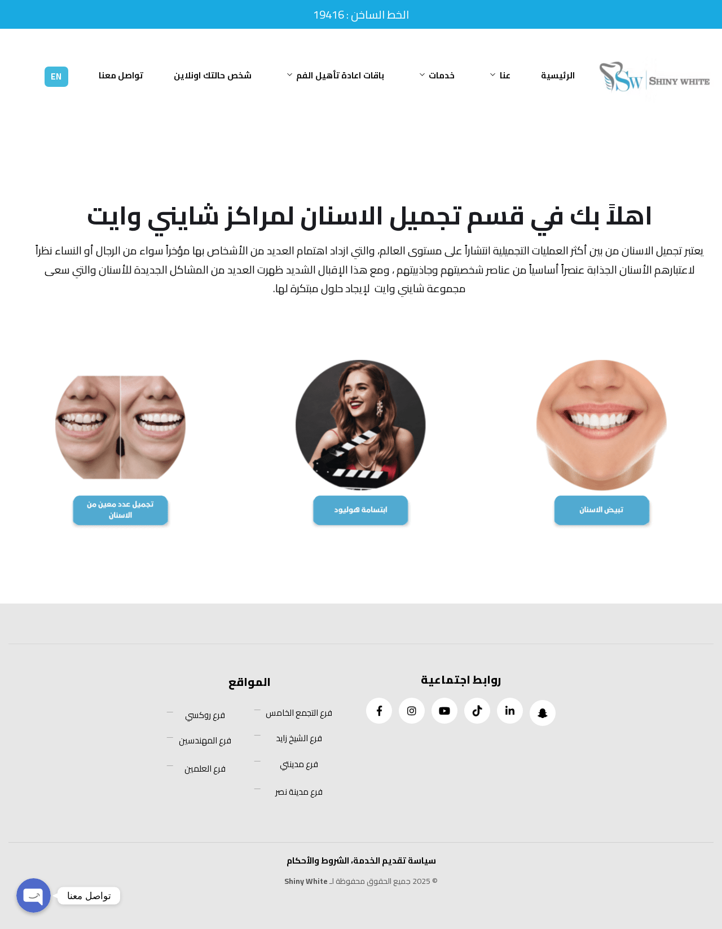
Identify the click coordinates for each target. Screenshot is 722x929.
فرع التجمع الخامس (299, 713)
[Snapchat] (543, 713)
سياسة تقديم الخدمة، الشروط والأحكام (361, 860)
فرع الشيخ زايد (299, 738)
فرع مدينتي (299, 764)
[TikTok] (477, 711)
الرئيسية (558, 75)
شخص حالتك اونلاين (212, 75)
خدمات (442, 75)
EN (56, 76)
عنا (505, 75)
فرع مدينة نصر (299, 792)
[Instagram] (412, 711)
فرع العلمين (205, 769)
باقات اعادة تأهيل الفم (340, 75)
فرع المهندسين (205, 741)
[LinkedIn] (510, 711)
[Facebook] (379, 711)
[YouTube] (444, 711)
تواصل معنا (121, 75)
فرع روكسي (205, 715)
